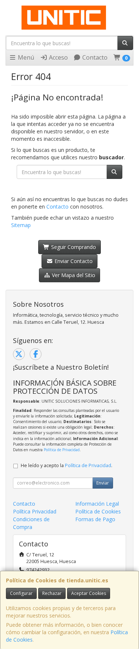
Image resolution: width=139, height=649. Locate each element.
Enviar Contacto (73, 260)
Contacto (94, 57)
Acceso (57, 57)
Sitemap (21, 225)
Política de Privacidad (62, 449)
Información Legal (97, 503)
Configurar (21, 593)
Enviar (102, 483)
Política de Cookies (98, 511)
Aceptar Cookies (88, 593)
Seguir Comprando (73, 246)
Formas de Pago (95, 519)
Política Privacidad (34, 511)
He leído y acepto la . (66, 465)
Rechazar (52, 593)
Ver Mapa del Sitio (72, 275)
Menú (25, 57)
